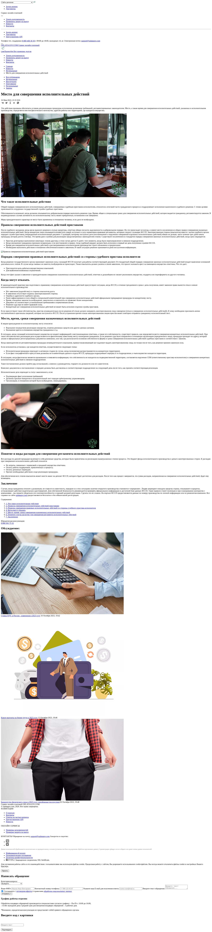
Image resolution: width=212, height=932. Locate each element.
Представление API (14, 37)
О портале (10, 813)
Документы (11, 9)
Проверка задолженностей (17, 830)
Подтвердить (7, 930)
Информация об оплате (15, 853)
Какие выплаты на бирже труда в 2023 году (19, 718)
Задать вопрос (12, 7)
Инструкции (11, 81)
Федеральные (11, 79)
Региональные (12, 86)
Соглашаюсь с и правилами (38, 891)
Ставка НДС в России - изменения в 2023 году (20, 616)
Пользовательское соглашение (18, 855)
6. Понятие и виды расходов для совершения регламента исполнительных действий (41, 515)
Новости (9, 24)
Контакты (10, 26)
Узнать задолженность (15, 19)
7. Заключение (12, 517)
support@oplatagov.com (90, 41)
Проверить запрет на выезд (17, 21)
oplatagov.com (22, 495)
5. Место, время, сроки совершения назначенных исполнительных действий (38, 512)
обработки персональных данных (58, 891)
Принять (5, 871)
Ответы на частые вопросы (17, 817)
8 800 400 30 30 (28, 41)
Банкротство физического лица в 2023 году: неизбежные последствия (30, 802)
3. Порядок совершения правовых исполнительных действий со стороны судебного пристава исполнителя (51, 508)
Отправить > (6, 894)
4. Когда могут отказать (16, 510)
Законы (9, 88)
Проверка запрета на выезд (17, 832)
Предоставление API (14, 819)
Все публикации (13, 77)
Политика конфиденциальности (19, 858)
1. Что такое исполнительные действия (22, 504)
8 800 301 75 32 (7, 523)
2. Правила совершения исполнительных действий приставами (32, 506)
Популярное (11, 84)
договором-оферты (24, 891)
